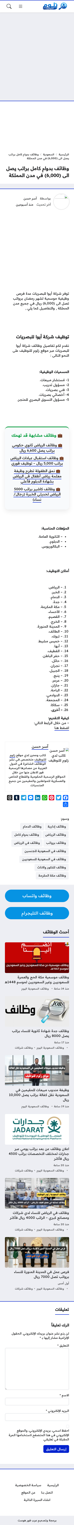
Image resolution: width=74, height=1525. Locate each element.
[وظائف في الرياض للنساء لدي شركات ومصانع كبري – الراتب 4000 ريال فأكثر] (37, 1205)
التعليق (63, 1345)
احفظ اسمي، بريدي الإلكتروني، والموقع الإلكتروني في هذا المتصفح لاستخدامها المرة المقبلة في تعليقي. (39, 1435)
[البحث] (9, 6)
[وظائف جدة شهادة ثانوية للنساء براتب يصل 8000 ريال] (37, 1023)
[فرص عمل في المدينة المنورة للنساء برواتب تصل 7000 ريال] (37, 1264)
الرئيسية (64, 154)
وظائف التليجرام (37, 913)
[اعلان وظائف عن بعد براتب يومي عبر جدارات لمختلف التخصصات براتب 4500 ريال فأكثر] (37, 1143)
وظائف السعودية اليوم (35, 988)
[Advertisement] (37, 54)
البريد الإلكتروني (57, 1411)
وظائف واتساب (37, 895)
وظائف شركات (24, 1047)
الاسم (64, 1395)
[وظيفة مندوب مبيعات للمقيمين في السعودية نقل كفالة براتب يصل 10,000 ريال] (37, 1082)
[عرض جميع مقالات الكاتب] (61, 201)
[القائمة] (20, 6)
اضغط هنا (61, 728)
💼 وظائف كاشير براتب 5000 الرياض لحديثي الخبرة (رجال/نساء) (37, 494)
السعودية (48, 154)
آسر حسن (30, 198)
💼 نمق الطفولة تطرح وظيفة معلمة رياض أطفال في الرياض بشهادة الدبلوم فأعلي (37, 476)
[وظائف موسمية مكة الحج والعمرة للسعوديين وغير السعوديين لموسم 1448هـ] (37, 966)
